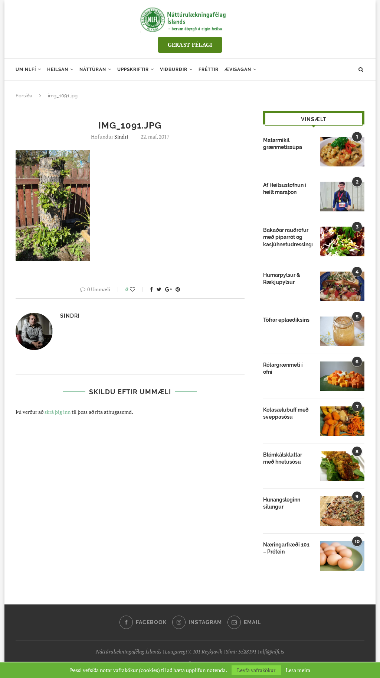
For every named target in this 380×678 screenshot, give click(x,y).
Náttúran (92, 69)
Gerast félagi (190, 44)
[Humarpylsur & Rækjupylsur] (342, 286)
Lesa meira (298, 670)
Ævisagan (238, 69)
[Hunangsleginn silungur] (342, 511)
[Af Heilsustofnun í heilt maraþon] (342, 196)
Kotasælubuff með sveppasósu (286, 413)
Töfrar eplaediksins (286, 320)
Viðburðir (173, 69)
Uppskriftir (133, 69)
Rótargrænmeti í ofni (283, 368)
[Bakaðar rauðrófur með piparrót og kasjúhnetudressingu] (342, 241)
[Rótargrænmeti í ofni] (342, 376)
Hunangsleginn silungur (281, 503)
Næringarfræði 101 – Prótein (286, 548)
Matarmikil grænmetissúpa (282, 143)
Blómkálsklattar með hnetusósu (282, 458)
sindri (121, 136)
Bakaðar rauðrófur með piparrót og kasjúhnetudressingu (287, 237)
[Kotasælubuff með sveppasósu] (342, 421)
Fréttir (209, 69)
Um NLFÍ (26, 69)
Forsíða (24, 95)
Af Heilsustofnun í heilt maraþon (284, 188)
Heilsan (57, 69)
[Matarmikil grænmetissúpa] (342, 151)
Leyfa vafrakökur (256, 670)
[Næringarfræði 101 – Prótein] (342, 556)
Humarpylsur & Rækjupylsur (281, 278)
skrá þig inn (58, 411)
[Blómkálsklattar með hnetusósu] (342, 466)
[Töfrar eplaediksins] (342, 331)
